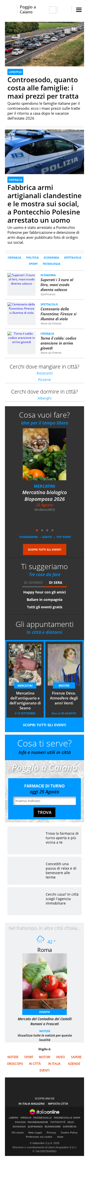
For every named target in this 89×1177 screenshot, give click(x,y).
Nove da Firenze (51, 323)
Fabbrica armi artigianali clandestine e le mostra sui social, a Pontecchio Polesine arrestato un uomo (44, 204)
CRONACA (15, 180)
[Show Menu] (79, 10)
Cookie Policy (69, 1132)
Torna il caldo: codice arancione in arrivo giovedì (58, 343)
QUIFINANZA (35, 1126)
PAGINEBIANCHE (38, 1122)
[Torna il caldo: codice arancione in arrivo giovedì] (21, 337)
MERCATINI (44, 486)
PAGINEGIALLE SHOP (67, 1118)
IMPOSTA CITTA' (58, 1103)
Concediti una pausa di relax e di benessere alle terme (61, 870)
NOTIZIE (44, 1031)
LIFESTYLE (15, 72)
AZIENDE (74, 1064)
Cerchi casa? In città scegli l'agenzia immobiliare (62, 899)
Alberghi (45, 398)
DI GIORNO (33, 582)
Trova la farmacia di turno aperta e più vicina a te (62, 838)
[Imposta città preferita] (11, 9)
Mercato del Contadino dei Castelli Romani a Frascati (45, 1021)
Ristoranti (45, 373)
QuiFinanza (48, 294)
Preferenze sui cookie (39, 1136)
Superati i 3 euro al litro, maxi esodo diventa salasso (57, 284)
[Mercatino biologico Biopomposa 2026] (47, 457)
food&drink (28, 537)
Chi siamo (18, 1132)
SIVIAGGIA (19, 1126)
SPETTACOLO (72, 257)
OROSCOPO (15, 1064)
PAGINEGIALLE (42, 1118)
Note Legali (35, 1132)
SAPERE (76, 1057)
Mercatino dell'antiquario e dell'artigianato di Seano (25, 700)
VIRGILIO (25, 1118)
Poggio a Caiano (28, 9)
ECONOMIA (51, 257)
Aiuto (60, 1136)
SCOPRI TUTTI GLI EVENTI (44, 549)
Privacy (51, 1132)
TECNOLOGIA (51, 264)
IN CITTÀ (35, 1064)
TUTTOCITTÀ (58, 1122)
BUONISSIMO (53, 1126)
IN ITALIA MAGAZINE (32, 1103)
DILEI (70, 1122)
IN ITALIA (54, 1064)
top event (63, 537)
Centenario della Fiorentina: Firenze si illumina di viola (58, 313)
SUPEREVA (69, 1126)
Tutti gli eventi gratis (44, 607)
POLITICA (32, 257)
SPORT (33, 264)
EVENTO (44, 1012)
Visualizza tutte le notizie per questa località (45, 1037)
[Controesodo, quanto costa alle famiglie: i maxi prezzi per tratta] (44, 44)
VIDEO (60, 1057)
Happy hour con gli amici (44, 592)
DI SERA (55, 582)
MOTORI (44, 1057)
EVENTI (44, 1070)
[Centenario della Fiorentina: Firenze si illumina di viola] (21, 308)
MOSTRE (64, 685)
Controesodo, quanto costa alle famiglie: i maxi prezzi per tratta (43, 88)
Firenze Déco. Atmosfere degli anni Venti (64, 698)
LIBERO (13, 1118)
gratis (47, 537)
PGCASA (20, 1122)
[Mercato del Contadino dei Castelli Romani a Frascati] (47, 983)
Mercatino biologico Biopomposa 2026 (44, 495)
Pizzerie (44, 379)
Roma (44, 949)
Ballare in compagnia (44, 599)
